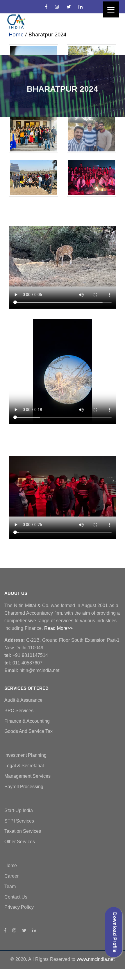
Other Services (19, 841)
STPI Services (19, 820)
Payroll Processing (23, 786)
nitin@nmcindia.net (31, 670)
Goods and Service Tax (28, 731)
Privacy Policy (19, 907)
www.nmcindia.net (96, 959)
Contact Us (15, 896)
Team (10, 886)
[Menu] (111, 9)
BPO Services (18, 710)
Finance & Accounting (27, 721)
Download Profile (114, 932)
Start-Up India (18, 810)
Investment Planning (25, 755)
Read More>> (58, 628)
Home (16, 34)
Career (11, 875)
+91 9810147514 (26, 655)
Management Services (27, 776)
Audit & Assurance (23, 700)
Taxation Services (22, 831)
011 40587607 (23, 662)
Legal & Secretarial (24, 765)
